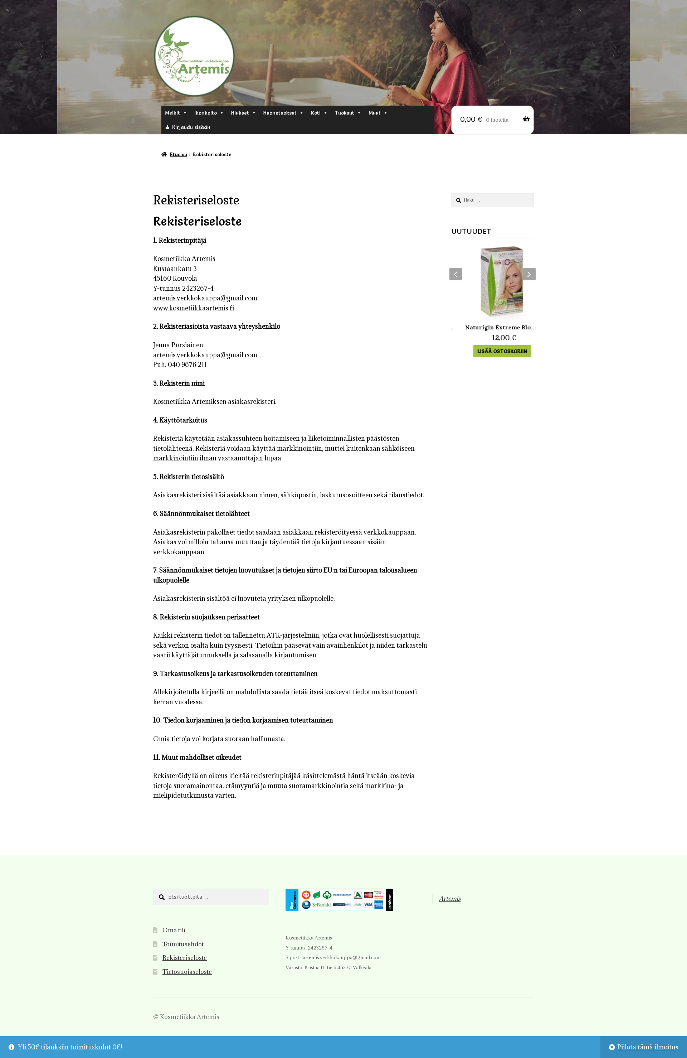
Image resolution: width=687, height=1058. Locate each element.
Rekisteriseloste (184, 958)
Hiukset (240, 113)
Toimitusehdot (183, 944)
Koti (316, 113)
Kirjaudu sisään (191, 127)
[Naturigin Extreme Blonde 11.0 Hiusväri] (492, 281)
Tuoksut (344, 113)
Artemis (450, 899)
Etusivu (178, 154)
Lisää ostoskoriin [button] (492, 351)
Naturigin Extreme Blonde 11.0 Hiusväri (492, 327)
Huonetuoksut (280, 113)
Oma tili (173, 930)
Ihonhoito (205, 113)
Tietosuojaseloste (187, 972)
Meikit (172, 113)
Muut (375, 113)
